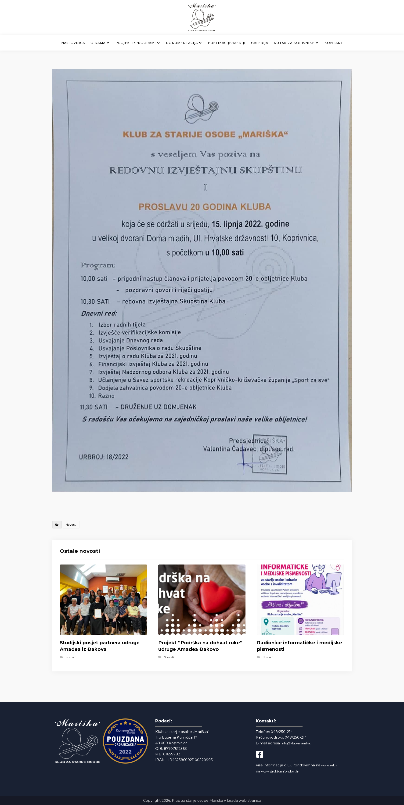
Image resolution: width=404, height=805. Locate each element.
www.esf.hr (329, 765)
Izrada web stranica (244, 800)
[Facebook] (264, 754)
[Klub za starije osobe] (202, 17)
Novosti (71, 524)
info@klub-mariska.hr (297, 743)
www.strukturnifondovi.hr (280, 771)
